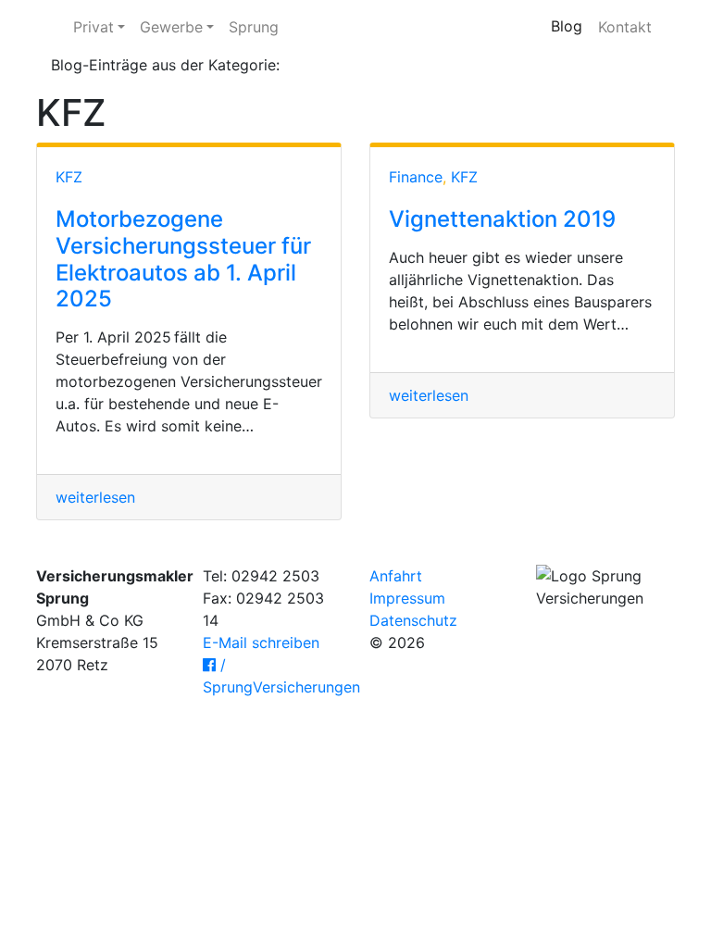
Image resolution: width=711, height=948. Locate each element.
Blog (566, 26)
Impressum (407, 598)
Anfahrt (395, 576)
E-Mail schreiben (261, 642)
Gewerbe (171, 27)
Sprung (254, 27)
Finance (416, 177)
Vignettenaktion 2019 (502, 219)
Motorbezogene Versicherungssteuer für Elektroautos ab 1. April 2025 (183, 259)
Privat (93, 27)
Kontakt (625, 27)
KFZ (69, 177)
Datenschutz (413, 620)
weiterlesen (95, 497)
